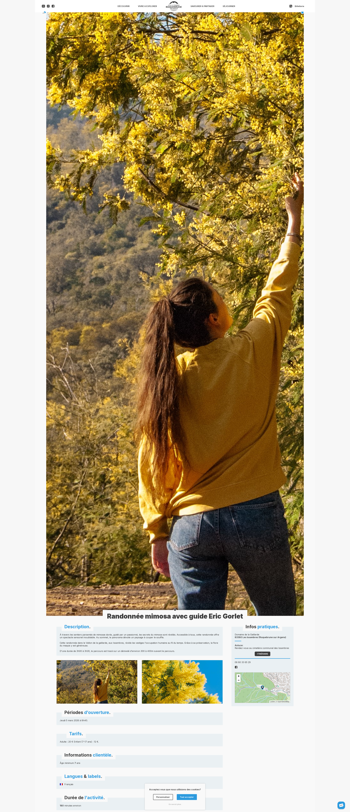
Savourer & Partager (202, 6)
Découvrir (124, 6)
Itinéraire (262, 654)
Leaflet (272, 701)
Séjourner (229, 6)
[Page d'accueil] (173, 10)
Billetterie (299, 6)
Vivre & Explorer (147, 6)
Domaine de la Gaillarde (260, 636)
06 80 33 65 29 (243, 662)
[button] (262, 687)
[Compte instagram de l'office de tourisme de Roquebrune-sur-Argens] (48, 7)
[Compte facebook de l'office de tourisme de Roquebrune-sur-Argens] (53, 7)
